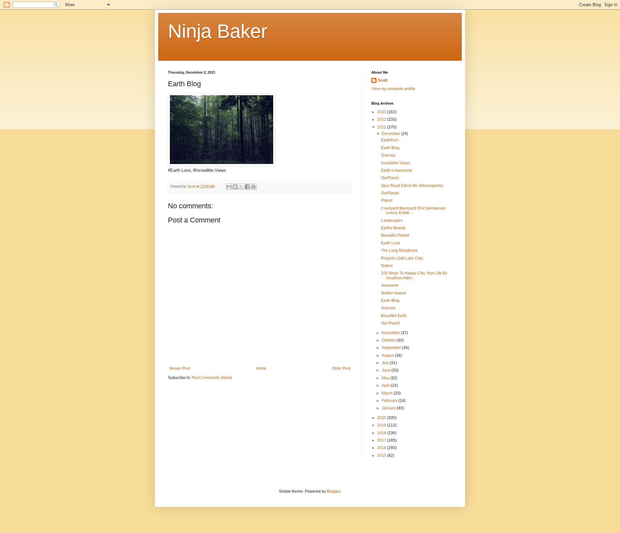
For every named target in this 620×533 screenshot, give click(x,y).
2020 (382, 417)
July (386, 363)
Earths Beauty (393, 228)
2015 (382, 455)
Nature (387, 265)
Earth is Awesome (396, 170)
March (388, 393)
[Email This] (229, 186)
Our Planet (390, 323)
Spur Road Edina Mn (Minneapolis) (412, 185)
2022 (382, 119)
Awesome (389, 285)
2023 (382, 112)
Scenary (388, 155)
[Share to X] (241, 186)
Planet (386, 200)
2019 (382, 425)
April (386, 385)
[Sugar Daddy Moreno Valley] (221, 164)
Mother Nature (393, 293)
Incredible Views (395, 163)
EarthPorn (390, 140)
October (389, 340)
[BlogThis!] (235, 186)
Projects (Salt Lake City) (402, 258)
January (389, 408)
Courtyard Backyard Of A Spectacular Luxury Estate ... (413, 210)
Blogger (333, 491)
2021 (382, 127)
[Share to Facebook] (247, 186)
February (390, 400)
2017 (382, 440)
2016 (382, 448)
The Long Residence (399, 250)
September (392, 347)
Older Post (341, 368)
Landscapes (392, 220)
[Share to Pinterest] (253, 186)
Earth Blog (390, 148)
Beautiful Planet (395, 235)
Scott (383, 80)
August (388, 355)
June (386, 370)
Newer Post (180, 368)
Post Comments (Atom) (212, 377)
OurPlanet (390, 178)
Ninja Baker (217, 31)
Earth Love (390, 243)
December (391, 133)
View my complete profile (393, 89)
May (386, 378)
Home (261, 368)
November (391, 333)
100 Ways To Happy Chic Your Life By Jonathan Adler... (414, 275)
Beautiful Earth (394, 315)
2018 (382, 433)
